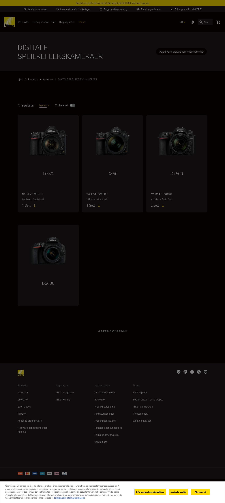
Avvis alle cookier (178, 491)
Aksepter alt (200, 491)
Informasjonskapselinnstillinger (150, 491)
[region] (112, 492)
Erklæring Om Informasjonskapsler (69, 497)
